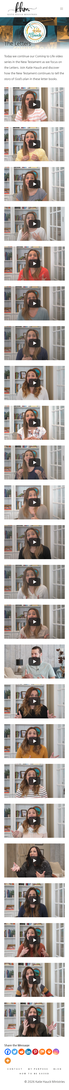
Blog (58, 1069)
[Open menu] (61, 8)
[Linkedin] (28, 1052)
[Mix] (42, 1052)
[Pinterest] (35, 1052)
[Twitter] (15, 1052)
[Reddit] (21, 1052)
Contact (15, 1069)
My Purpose (38, 1069)
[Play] (34, 104)
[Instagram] (56, 1052)
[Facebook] (8, 1052)
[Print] (49, 1052)
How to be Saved (34, 1073)
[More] (8, 1061)
